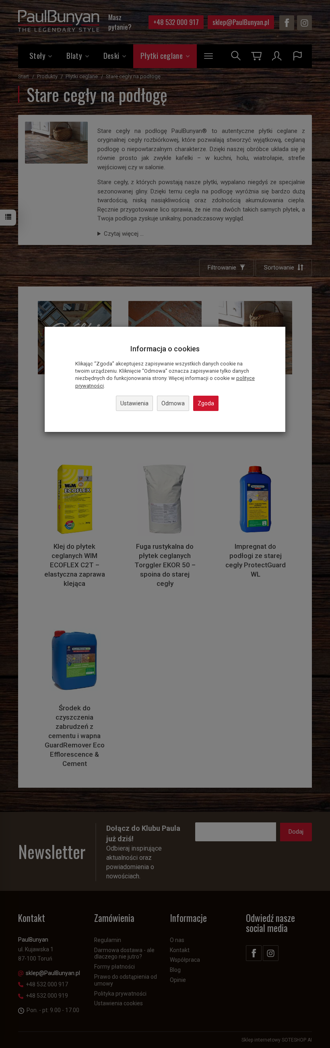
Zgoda (206, 403)
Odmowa (173, 403)
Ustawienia (134, 403)
